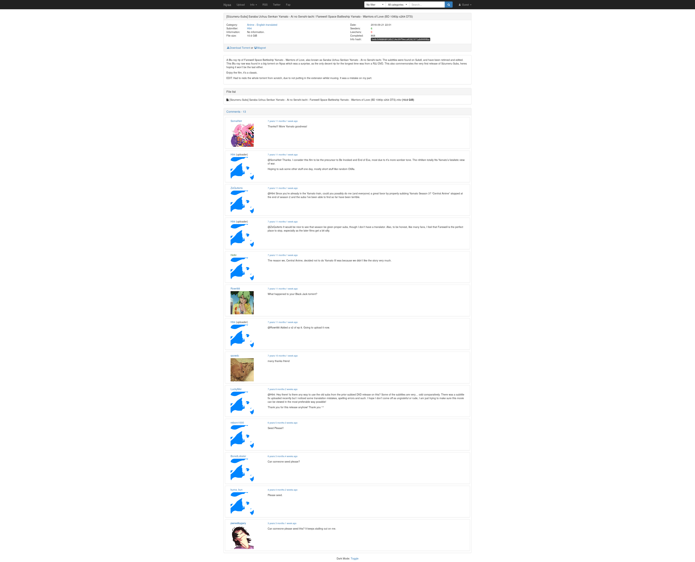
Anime (250, 24)
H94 (249, 28)
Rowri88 (235, 288)
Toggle (355, 558)
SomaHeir (236, 121)
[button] (375, 4)
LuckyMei (236, 389)
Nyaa (227, 4)
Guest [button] (465, 4)
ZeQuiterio (237, 188)
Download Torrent (240, 47)
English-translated (267, 24)
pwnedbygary (238, 523)
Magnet (261, 47)
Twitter (277, 4)
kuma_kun (237, 489)
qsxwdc (235, 355)
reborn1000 (237, 422)
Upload (241, 4)
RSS (265, 4)
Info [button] (252, 4)
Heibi (233, 255)
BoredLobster (238, 456)
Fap (288, 4)
